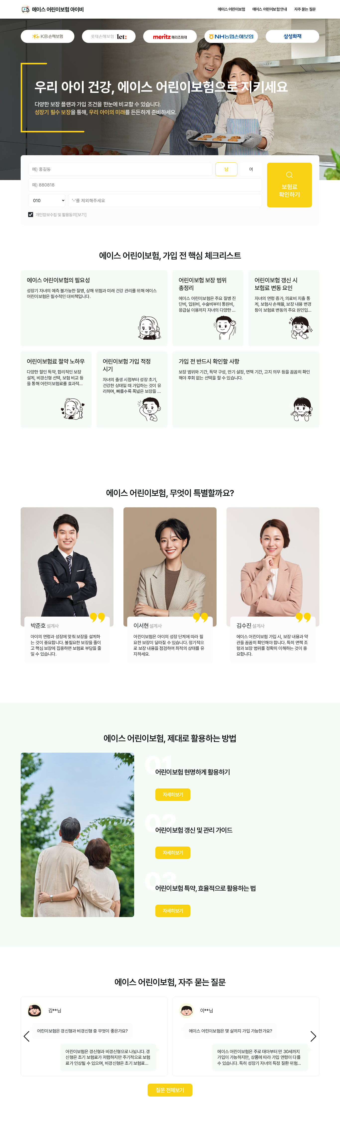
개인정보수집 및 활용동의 (56, 215)
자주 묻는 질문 (305, 9)
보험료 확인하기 (289, 190)
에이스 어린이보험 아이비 (26, 9)
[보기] (81, 215)
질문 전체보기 (170, 1090)
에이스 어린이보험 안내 (269, 9)
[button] (313, 1036)
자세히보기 (173, 795)
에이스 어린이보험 (231, 9)
